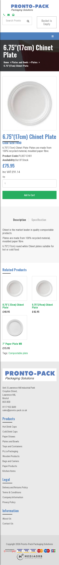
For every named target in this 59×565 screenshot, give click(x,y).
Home (6, 62)
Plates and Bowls (20, 62)
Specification (38, 220)
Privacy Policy (8, 502)
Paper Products (9, 466)
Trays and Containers (12, 446)
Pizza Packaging (10, 451)
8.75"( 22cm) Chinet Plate (13, 306)
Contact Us (7, 523)
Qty (3, 177)
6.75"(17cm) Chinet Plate (16, 65)
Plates (34, 62)
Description (19, 220)
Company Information (12, 497)
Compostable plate (18, 353)
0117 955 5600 (9, 407)
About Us (6, 518)
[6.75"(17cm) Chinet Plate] (29, 103)
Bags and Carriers (10, 461)
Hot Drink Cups (9, 426)
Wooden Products (11, 456)
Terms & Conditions (11, 492)
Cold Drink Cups (10, 431)
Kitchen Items (9, 471)
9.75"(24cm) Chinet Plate (42, 306)
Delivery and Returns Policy (15, 487)
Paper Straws (8, 436)
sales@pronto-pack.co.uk (14, 410)
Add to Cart (29, 195)
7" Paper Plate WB (12, 343)
